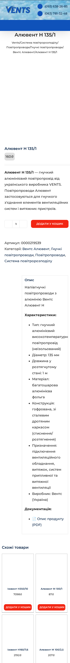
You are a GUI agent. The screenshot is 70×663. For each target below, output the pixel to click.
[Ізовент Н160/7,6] (18, 629)
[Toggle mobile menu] (62, 25)
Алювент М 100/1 (51, 588)
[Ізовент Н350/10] (18, 568)
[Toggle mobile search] (56, 25)
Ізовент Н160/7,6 (17, 649)
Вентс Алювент (23, 52)
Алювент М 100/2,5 (51, 649)
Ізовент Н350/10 (17, 588)
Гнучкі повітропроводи (47, 47)
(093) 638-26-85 (56, 6)
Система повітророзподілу (38, 42)
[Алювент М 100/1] (51, 568)
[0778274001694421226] (35, 104)
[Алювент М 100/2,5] (51, 629)
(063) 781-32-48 (56, 13)
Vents (15, 42)
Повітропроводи (18, 47)
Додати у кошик (49, 223)
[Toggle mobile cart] (49, 25)
